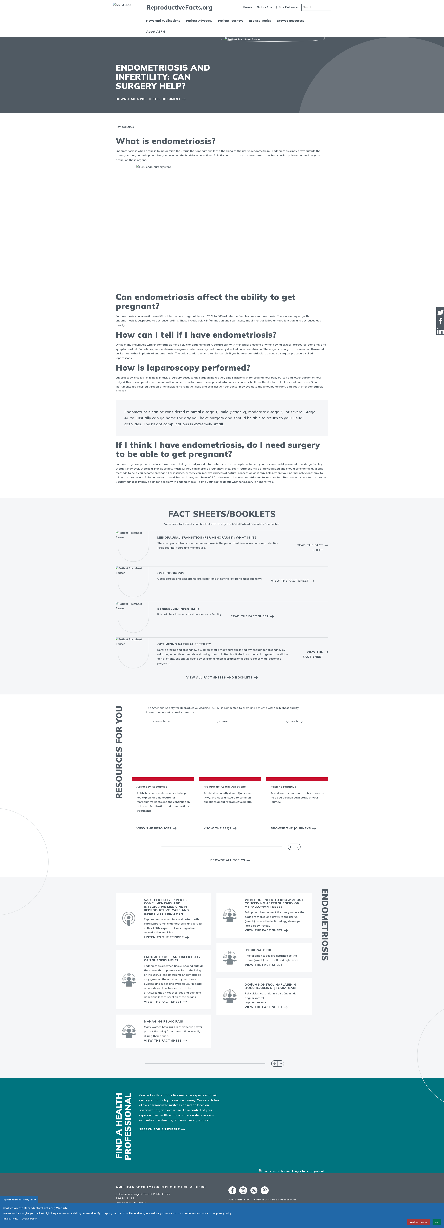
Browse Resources (290, 20)
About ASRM (155, 31)
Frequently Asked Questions (225, 786)
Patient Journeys (230, 20)
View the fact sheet (313, 654)
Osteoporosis (170, 573)
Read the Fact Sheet (310, 547)
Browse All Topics (227, 860)
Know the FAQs (217, 828)
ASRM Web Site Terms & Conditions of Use (274, 1199)
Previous (291, 847)
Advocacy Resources (151, 786)
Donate (248, 7)
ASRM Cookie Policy (238, 1199)
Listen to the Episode (164, 937)
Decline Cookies (418, 1222)
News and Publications (163, 20)
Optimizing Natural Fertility (184, 644)
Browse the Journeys (291, 828)
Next (297, 847)
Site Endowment (289, 7)
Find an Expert (266, 7)
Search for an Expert (159, 1129)
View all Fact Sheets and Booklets (219, 677)
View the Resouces (153, 828)
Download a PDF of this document (148, 99)
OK (436, 1222)
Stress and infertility (178, 609)
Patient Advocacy (199, 20)
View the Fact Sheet (290, 580)
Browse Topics (260, 20)
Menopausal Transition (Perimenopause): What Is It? (206, 537)
